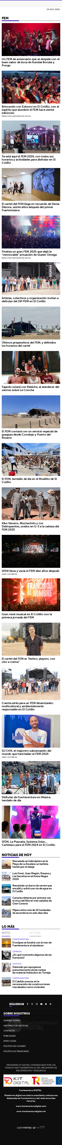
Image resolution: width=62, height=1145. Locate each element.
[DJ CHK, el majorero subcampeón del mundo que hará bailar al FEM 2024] (31, 731)
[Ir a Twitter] (32, 1004)
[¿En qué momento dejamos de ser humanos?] (6, 955)
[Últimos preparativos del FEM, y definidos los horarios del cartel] (31, 323)
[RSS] (50, 1004)
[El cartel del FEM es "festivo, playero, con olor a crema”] (31, 639)
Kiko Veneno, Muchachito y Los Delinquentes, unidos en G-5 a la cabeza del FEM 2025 (30, 526)
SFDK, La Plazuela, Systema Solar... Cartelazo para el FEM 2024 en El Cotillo (28, 843)
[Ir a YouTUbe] (41, 1004)
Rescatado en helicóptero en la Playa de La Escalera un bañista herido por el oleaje (30, 864)
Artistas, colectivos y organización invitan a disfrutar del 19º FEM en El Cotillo (30, 299)
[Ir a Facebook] (27, 1004)
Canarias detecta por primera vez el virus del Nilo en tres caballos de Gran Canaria (32, 900)
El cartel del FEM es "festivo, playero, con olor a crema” (28, 660)
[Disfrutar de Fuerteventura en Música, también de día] (31, 777)
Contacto (9, 1030)
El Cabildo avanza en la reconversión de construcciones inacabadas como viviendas (31, 984)
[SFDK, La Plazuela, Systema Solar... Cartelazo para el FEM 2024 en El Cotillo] (31, 822)
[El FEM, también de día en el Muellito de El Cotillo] (31, 459)
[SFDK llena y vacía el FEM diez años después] (31, 551)
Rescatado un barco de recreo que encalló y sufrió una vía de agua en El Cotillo (32, 888)
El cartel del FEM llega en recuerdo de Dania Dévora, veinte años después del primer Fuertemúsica (30, 207)
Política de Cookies (14, 1046)
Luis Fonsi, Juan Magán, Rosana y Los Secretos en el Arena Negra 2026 (31, 876)
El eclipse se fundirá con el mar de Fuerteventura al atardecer (31, 944)
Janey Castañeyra (9, 574)
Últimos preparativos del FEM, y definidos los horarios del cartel (29, 344)
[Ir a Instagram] (36, 1004)
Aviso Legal (9, 1041)
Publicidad (9, 1036)
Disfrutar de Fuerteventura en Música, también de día (26, 799)
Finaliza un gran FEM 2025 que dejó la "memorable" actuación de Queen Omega (29, 253)
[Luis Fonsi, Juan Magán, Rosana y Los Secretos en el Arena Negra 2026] (6, 876)
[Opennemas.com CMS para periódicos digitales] (31, 1127)
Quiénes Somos (11, 1020)
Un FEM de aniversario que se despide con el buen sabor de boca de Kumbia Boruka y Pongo (31, 62)
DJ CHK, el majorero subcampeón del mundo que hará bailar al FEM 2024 (26, 752)
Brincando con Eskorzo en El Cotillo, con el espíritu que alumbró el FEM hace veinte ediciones (30, 109)
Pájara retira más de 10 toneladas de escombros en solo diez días (31, 911)
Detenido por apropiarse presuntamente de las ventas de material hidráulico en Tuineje (31, 970)
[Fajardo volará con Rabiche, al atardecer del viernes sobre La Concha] (31, 367)
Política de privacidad (16, 1051)
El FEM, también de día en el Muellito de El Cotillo (29, 480)
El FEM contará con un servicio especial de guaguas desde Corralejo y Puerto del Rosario (29, 434)
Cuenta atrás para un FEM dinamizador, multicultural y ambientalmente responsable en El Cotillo (27, 706)
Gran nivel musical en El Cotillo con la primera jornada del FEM (27, 616)
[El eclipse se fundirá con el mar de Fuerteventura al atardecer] (6, 942)
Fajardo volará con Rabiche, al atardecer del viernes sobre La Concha (30, 388)
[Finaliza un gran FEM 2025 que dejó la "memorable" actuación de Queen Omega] (31, 232)
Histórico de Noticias (15, 1025)
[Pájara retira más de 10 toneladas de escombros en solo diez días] (6, 913)
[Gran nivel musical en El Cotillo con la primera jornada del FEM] (31, 594)
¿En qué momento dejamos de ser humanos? (32, 956)
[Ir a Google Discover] (46, 1004)
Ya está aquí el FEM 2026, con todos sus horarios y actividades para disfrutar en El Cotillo (29, 159)
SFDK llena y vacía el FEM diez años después (30, 570)
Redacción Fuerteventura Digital (16, 116)
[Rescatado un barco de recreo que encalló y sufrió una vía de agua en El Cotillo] (6, 888)
